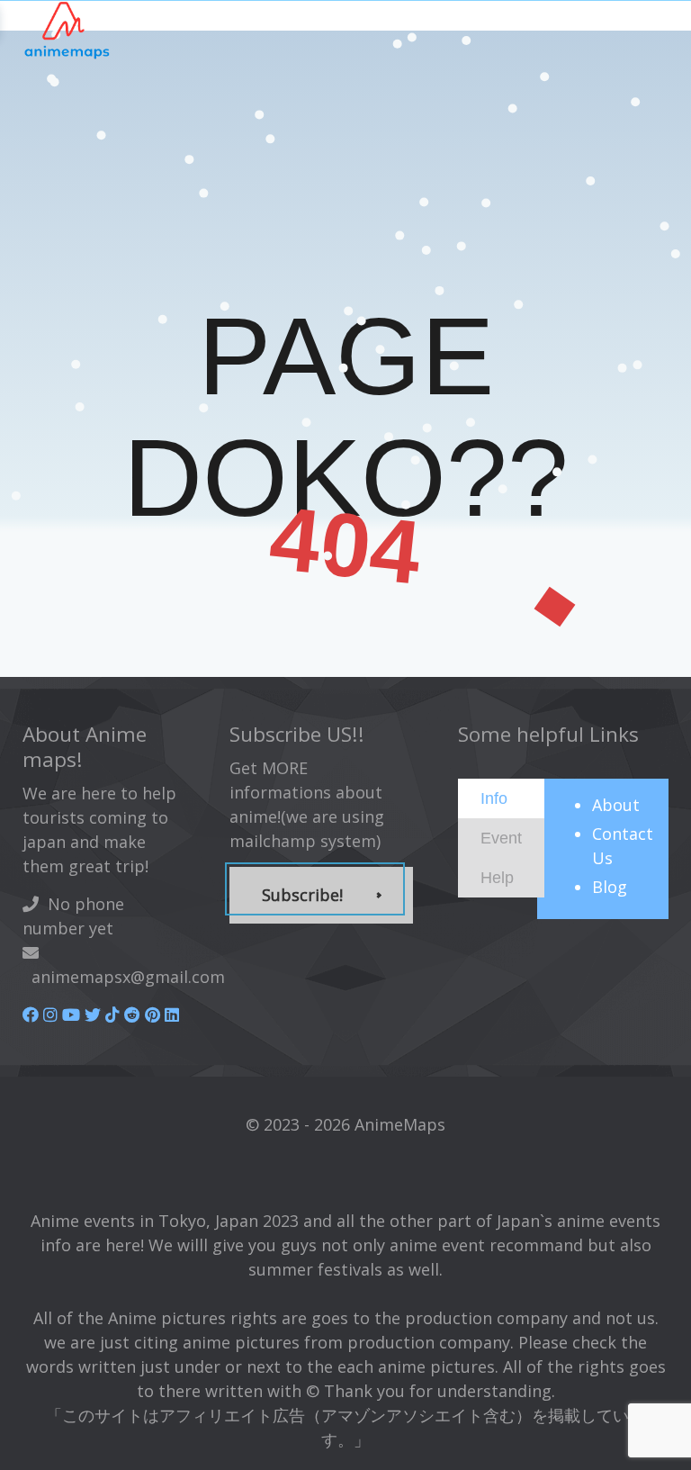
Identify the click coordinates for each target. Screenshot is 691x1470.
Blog (609, 886)
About (616, 805)
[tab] (501, 798)
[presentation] (493, 797)
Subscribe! (302, 895)
